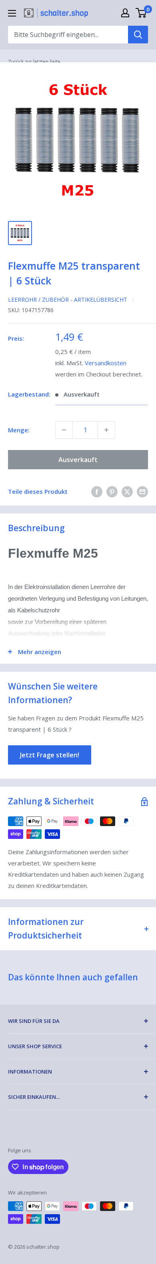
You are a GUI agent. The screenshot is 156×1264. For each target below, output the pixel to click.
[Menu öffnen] (12, 13)
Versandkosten (105, 363)
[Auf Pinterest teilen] (112, 491)
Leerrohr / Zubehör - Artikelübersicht (67, 299)
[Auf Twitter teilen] (127, 491)
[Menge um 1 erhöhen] (106, 429)
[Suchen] (138, 34)
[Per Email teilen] (142, 491)
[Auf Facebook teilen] (96, 491)
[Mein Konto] (125, 12)
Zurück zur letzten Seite (34, 61)
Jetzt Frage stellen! (49, 755)
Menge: (19, 430)
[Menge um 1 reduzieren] (64, 429)
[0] (141, 13)
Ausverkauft (78, 459)
